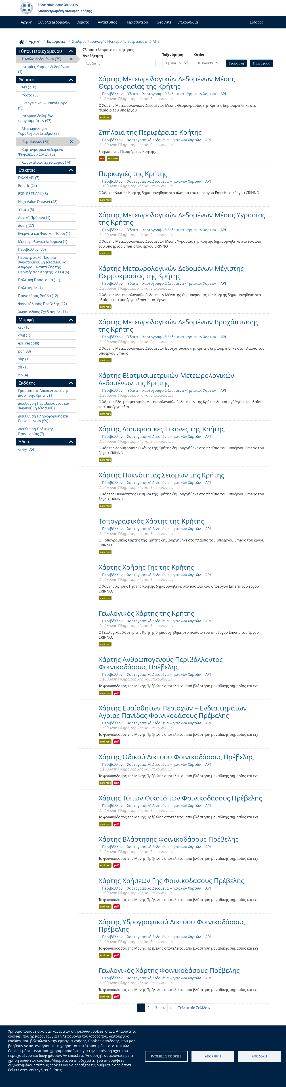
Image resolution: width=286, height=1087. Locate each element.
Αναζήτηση (93, 55)
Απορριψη (213, 1056)
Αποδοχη (259, 1056)
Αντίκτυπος (107, 22)
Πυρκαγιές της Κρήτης (133, 173)
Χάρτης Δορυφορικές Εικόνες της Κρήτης (162, 428)
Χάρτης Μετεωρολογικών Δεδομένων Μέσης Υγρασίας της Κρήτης (182, 218)
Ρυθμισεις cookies (166, 1056)
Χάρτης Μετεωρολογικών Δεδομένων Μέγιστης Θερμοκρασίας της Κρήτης (171, 272)
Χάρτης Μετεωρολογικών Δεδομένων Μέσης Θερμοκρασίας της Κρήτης (167, 82)
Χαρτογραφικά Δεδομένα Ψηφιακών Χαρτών (177, 93)
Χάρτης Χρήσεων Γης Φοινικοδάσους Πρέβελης (171, 880)
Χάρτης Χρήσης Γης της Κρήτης (146, 567)
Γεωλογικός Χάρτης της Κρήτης (146, 613)
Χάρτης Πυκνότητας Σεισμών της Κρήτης (161, 475)
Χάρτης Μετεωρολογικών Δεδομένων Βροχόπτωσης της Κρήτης (178, 325)
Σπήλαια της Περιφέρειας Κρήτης (150, 132)
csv (102, 158)
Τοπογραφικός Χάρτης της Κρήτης (151, 521)
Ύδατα (131, 93)
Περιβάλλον (111, 93)
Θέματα (82, 22)
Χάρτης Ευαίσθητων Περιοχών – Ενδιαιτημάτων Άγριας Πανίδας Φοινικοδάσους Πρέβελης (173, 711)
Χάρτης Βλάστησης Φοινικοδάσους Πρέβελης (168, 839)
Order (199, 54)
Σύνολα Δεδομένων (54, 22)
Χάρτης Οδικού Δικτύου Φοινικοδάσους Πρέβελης (176, 756)
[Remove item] (71, 59)
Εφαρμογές (56, 41)
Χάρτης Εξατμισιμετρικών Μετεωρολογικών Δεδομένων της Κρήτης (166, 379)
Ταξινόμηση (172, 54)
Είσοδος (256, 22)
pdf (116, 693)
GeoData (164, 22)
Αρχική (26, 22)
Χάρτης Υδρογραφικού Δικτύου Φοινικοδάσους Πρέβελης (172, 925)
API (221, 93)
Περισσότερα (137, 22)
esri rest (105, 117)
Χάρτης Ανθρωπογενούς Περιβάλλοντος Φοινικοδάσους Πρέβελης (161, 663)
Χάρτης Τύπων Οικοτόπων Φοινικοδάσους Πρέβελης (180, 798)
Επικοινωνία (187, 22)
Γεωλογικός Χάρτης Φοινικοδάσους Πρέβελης (169, 970)
